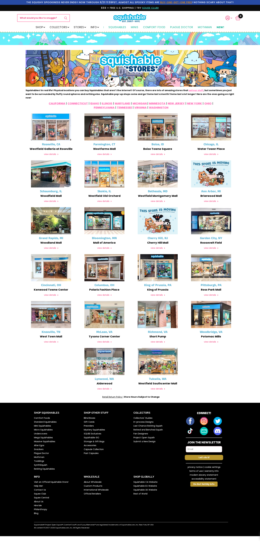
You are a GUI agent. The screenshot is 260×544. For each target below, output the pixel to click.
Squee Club (40, 493)
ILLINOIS (107, 103)
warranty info (212, 470)
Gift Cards (89, 421)
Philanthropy (40, 509)
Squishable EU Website (145, 485)
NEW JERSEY (176, 103)
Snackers (38, 449)
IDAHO (94, 103)
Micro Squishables (43, 429)
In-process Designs (143, 421)
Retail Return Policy (112, 396)
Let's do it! (204, 457)
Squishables (117, 27)
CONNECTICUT (78, 103)
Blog (36, 513)
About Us (38, 501)
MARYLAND (122, 103)
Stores (79, 27)
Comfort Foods (42, 417)
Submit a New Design (144, 441)
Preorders (89, 425)
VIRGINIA (140, 107)
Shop (39, 27)
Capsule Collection (94, 449)
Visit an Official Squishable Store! (51, 481)
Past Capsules (91, 453)
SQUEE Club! (150, 8)
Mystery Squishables (94, 429)
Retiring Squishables (44, 468)
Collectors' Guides (142, 417)
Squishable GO (91, 437)
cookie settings (212, 467)
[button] (230, 18)
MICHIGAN (140, 103)
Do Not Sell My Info (204, 484)
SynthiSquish (40, 464)
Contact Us (40, 489)
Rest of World (140, 493)
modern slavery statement (204, 474)
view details (50, 154)
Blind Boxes (89, 417)
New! (220, 27)
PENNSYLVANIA (104, 107)
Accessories (90, 445)
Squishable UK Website (145, 489)
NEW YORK (194, 103)
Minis (134, 27)
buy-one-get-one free (176, 2)
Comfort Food (154, 27)
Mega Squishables (43, 437)
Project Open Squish (144, 437)
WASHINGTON (158, 107)
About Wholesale (93, 481)
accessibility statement (204, 478)
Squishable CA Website (145, 481)
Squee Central (41, 497)
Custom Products (93, 485)
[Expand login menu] (228, 18)
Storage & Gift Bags (94, 441)
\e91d (66, 18)
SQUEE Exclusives (92, 433)
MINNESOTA (157, 103)
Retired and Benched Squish (148, 429)
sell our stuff (196, 90)
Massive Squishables (44, 441)
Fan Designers (140, 433)
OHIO (208, 103)
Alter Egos (39, 445)
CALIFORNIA (57, 103)
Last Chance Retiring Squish (147, 425)
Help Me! (38, 485)
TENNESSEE (124, 107)
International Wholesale (96, 489)
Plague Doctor (181, 27)
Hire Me (38, 505)
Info (94, 27)
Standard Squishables (45, 421)
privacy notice (195, 467)
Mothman (205, 27)
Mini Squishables (42, 425)
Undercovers (40, 433)
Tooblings (39, 461)
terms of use (196, 470)
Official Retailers (92, 493)
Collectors (58, 27)
